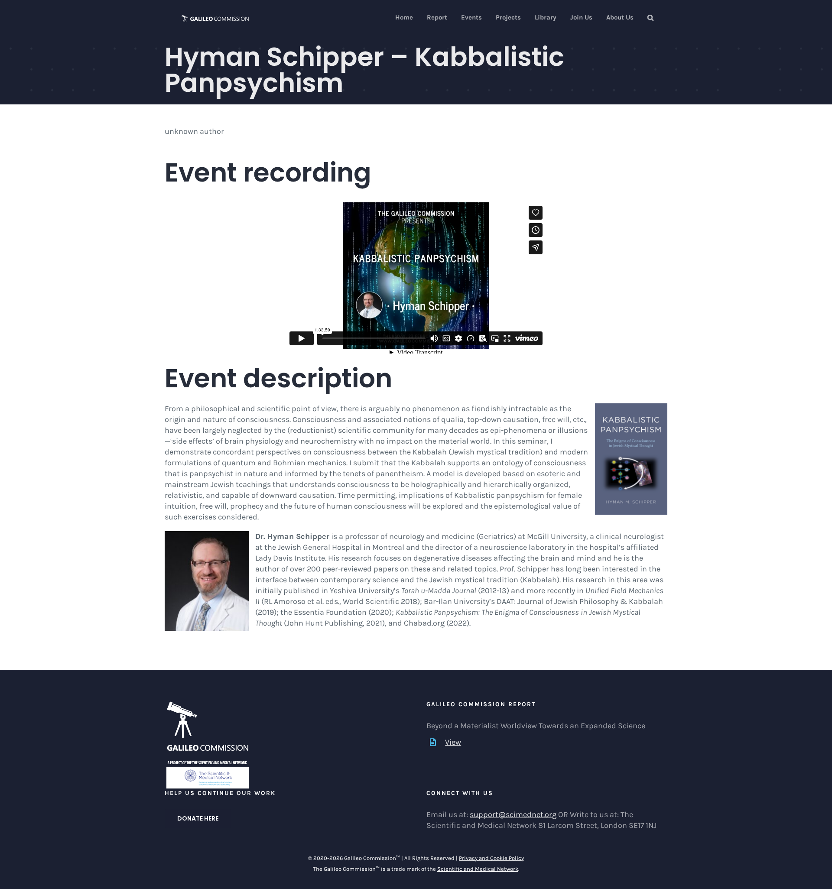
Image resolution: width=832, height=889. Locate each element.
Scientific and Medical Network (477, 869)
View (453, 742)
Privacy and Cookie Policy (491, 858)
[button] (650, 17)
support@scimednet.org (513, 814)
